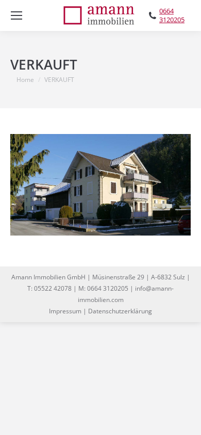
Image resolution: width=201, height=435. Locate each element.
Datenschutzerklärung (120, 311)
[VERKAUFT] (100, 185)
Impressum (65, 311)
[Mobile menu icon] (16, 15)
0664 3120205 (172, 15)
